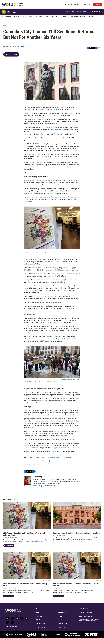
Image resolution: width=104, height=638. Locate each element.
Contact (60, 619)
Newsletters (74, 17)
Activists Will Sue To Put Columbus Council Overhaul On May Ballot (25, 585)
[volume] (8, 12)
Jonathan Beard (69, 461)
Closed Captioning (62, 623)
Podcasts (39, 17)
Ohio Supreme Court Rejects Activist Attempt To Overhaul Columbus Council (24, 534)
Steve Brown (55, 535)
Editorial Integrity (62, 612)
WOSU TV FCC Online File (85, 616)
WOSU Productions (41, 627)
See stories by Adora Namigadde (43, 486)
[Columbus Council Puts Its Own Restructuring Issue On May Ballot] (77, 515)
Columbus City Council (54, 457)
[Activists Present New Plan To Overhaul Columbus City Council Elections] (77, 565)
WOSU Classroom (51, 17)
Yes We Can (32, 461)
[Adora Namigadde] (27, 481)
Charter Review (40, 457)
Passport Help (61, 627)
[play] (3, 12)
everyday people (43, 461)
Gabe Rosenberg (7, 537)
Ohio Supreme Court (49, 268)
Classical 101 (27, 17)
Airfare (91, 17)
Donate (98, 4)
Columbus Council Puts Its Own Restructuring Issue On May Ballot (76, 533)
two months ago (60, 129)
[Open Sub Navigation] (80, 4)
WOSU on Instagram (34, 464)
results (66, 132)
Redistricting (67, 457)
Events (82, 17)
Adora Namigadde (23, 46)
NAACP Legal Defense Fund (45, 296)
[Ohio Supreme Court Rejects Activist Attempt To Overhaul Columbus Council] (27, 515)
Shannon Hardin (56, 461)
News (4, 25)
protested (57, 431)
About (59, 608)
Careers (60, 616)
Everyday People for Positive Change (35, 180)
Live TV (87, 4)
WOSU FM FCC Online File (85, 608)
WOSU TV (17, 17)
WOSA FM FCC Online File (85, 612)
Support (64, 17)
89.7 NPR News (6, 17)
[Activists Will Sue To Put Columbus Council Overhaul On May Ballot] (27, 565)
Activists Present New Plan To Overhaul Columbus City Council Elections (75, 585)
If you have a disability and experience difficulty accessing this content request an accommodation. (89, 621)
